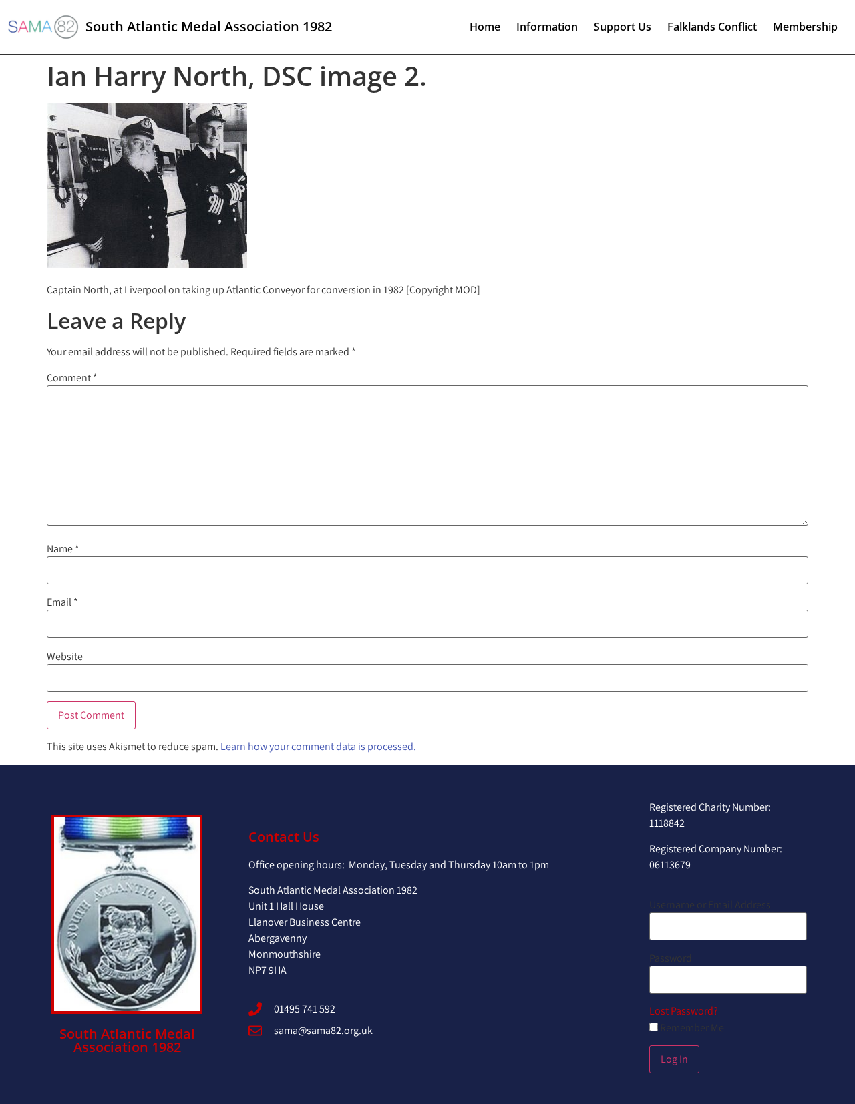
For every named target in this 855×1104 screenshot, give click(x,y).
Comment (72, 378)
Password (670, 958)
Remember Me (691, 1028)
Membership (805, 26)
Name (63, 549)
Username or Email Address (710, 905)
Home (485, 26)
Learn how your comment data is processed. (318, 746)
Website (65, 656)
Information (547, 26)
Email (62, 602)
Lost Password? (683, 1011)
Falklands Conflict (712, 26)
